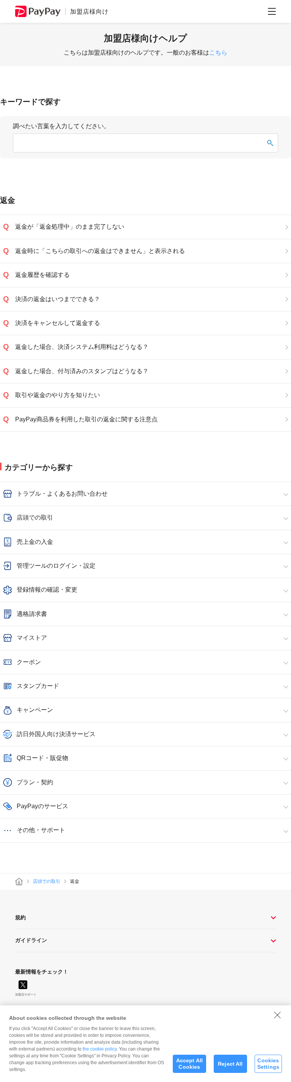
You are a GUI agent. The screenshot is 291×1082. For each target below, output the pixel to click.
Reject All (230, 1064)
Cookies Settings (268, 1063)
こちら (218, 52)
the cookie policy (100, 1049)
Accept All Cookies (189, 1063)
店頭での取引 (46, 881)
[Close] (277, 1014)
